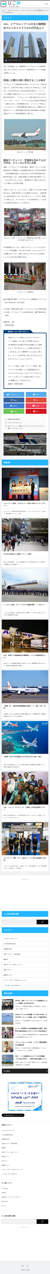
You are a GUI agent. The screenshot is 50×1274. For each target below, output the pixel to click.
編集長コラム (8, 975)
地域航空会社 (8, 949)
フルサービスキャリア (13, 10)
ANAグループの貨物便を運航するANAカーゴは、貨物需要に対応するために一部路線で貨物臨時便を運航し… (24, 664)
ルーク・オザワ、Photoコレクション (15, 980)
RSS (27, 1266)
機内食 (6, 959)
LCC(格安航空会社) (10, 944)
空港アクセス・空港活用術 (12, 954)
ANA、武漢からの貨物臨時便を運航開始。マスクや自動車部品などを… (24, 656)
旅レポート (5, 1161)
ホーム (4, 1205)
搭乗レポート (8, 970)
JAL (13, 322)
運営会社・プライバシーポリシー (11, 1197)
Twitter (23, 1266)
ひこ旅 (27, 1270)
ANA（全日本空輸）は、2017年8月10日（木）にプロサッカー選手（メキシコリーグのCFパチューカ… (24, 816)
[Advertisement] (25, 894)
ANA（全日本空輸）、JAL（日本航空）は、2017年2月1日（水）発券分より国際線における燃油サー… (24, 563)
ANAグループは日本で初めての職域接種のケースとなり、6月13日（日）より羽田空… (30, 1049)
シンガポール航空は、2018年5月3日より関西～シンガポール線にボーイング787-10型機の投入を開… (24, 614)
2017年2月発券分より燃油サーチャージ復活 (17, 554)
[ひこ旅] (11, 4)
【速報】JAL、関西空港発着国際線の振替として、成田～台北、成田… (24, 707)
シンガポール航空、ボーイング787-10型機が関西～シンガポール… (24, 605)
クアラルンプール (28, 426)
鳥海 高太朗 (16, 419)
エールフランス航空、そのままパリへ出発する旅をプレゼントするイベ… (24, 504)
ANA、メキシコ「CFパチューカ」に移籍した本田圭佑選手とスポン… (24, 808)
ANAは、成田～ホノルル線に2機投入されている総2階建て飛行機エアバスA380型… (31, 1063)
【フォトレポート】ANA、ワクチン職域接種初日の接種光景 (31, 1043)
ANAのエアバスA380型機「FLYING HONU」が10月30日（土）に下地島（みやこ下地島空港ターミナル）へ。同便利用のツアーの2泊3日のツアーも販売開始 (31, 1016)
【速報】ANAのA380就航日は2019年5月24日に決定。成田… (22, 756)
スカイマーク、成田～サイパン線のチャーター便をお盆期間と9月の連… (24, 859)
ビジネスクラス (39, 426)
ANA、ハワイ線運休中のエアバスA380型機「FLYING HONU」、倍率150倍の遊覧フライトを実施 (31, 1058)
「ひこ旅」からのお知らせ (12, 985)
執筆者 (4, 1192)
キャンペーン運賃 (16, 426)
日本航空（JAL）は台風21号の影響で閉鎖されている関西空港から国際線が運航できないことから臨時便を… (24, 715)
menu (46, 4)
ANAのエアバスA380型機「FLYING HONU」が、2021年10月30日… (31, 1022)
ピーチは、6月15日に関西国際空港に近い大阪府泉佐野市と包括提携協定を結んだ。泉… (31, 1036)
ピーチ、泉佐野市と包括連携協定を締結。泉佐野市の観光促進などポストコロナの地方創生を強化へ (31, 1030)
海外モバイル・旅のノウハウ (13, 964)
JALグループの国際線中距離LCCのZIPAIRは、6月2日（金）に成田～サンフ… (30, 1007)
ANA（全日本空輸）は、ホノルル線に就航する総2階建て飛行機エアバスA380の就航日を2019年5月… (24, 766)
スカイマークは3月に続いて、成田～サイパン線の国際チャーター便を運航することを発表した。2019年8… (24, 867)
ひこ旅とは (5, 1188)
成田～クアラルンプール (15, 428)
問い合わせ (5, 1201)
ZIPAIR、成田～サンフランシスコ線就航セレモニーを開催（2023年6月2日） (31, 1002)
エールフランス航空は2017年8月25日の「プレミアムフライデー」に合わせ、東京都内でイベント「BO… (24, 512)
